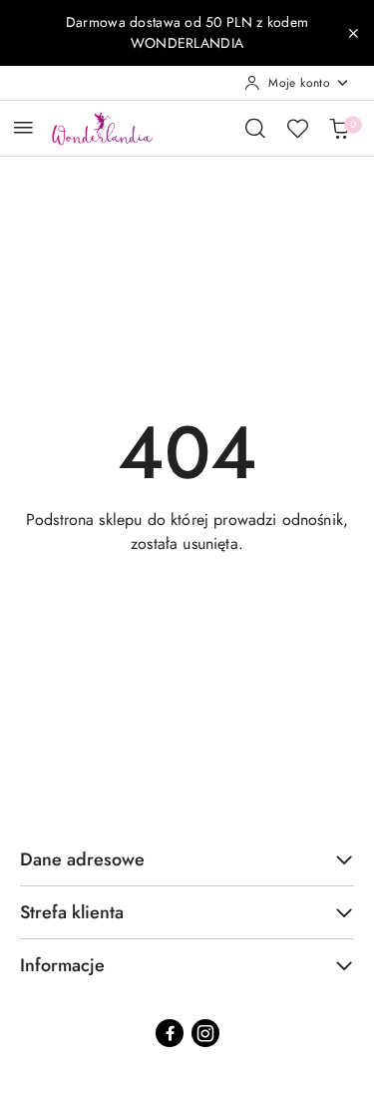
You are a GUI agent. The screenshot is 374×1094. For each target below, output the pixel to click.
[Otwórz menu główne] (23, 127)
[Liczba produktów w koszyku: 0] (339, 128)
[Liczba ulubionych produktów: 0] (297, 128)
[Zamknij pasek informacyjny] (353, 33)
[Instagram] (205, 1033)
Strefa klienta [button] (72, 912)
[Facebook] (170, 1033)
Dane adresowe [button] (82, 859)
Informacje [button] (62, 965)
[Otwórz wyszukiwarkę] (255, 128)
